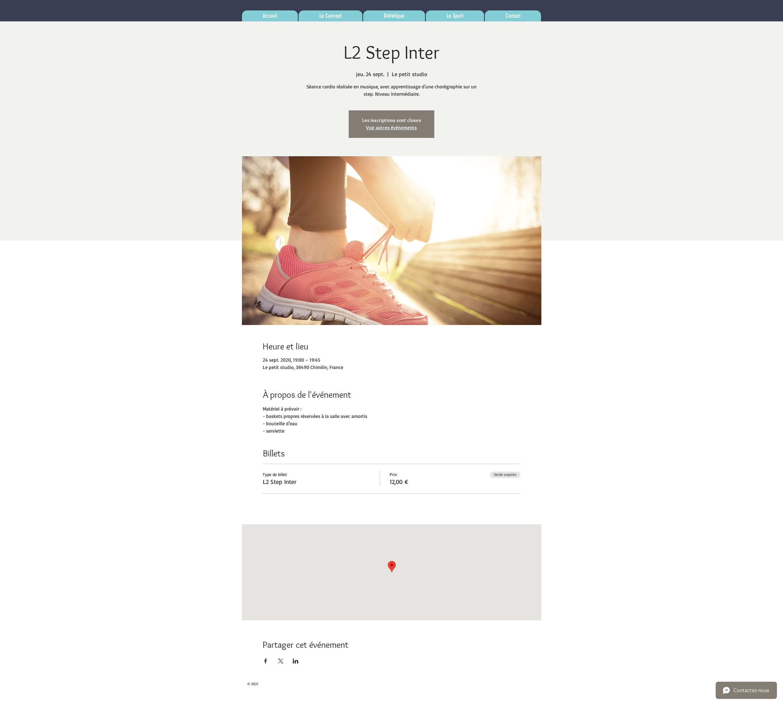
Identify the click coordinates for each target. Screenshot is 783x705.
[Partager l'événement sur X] (281, 661)
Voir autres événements (391, 128)
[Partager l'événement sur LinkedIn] (296, 661)
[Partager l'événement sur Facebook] (266, 661)
